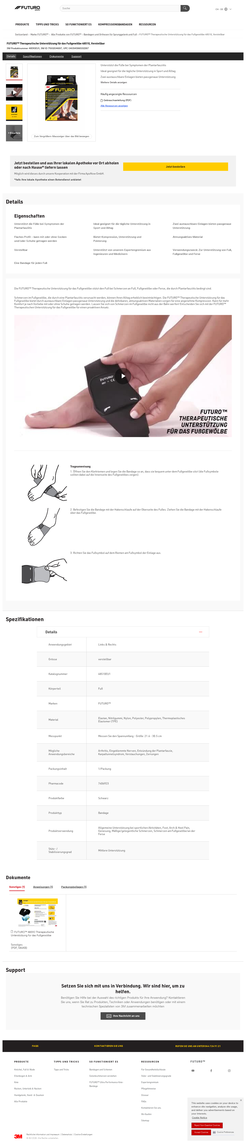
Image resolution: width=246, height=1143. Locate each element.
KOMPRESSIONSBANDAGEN (115, 24)
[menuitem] (11, 56)
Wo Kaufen (146, 1114)
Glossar (145, 1095)
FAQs (35, 1046)
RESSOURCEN (147, 24)
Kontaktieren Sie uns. (151, 1107)
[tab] (17, 887)
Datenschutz (66, 1135)
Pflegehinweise (148, 1088)
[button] (223, 1132)
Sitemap (145, 1120)
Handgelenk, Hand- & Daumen (29, 1095)
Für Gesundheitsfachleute (153, 1069)
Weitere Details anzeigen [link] (114, 82)
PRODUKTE (22, 24)
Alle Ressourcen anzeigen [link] (114, 106)
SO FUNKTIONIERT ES (78, 24)
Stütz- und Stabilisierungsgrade (156, 1076)
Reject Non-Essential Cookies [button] (207, 1125)
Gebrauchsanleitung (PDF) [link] (117, 100)
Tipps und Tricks (61, 1069)
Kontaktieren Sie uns (108, 1046)
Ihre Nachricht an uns (126, 1016)
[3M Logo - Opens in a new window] (28, 8)
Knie (16, 1082)
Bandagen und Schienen (100, 1069)
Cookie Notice (199, 1118)
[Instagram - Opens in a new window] (229, 1070)
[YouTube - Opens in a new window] (192, 1070)
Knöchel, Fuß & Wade (24, 1069)
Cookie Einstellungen (83, 1135)
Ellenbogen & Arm (23, 1076)
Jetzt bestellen (175, 166)
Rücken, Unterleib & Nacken (27, 1088)
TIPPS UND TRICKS (47, 24)
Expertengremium (149, 1082)
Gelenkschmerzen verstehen (102, 1076)
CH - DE (220, 10)
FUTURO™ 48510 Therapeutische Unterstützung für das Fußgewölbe (32, 934)
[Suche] (185, 8)
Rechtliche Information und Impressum (42, 1135)
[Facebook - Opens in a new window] (211, 1070)
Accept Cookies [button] (201, 1132)
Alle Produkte (20, 1101)
